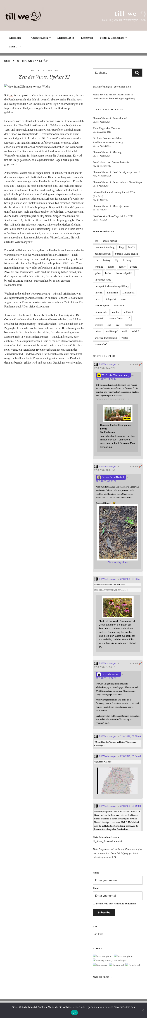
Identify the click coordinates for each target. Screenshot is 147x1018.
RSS (114, 857)
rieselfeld (99, 318)
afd (96, 240)
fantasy (106, 260)
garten (111, 266)
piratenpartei (101, 312)
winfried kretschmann (106, 337)
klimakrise (112, 292)
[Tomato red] (100, 965)
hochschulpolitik (124, 273)
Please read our (116, 903)
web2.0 (135, 331)
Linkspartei (110, 299)
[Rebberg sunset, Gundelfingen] (109, 960)
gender (122, 266)
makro (124, 299)
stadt (118, 325)
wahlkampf (111, 331)
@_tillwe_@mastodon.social (107, 841)
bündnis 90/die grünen (126, 253)
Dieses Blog (15, 38)
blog (121, 247)
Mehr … (13, 46)
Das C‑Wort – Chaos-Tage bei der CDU (113, 216)
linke (97, 299)
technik (128, 325)
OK (74, 1012)
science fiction (116, 318)
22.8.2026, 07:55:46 (130, 736)
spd (109, 325)
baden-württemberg (105, 247)
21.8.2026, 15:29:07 (106, 678)
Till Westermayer (107, 364)
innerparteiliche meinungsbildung (112, 286)
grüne (98, 273)
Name (96, 872)
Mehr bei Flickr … (102, 976)
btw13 (131, 247)
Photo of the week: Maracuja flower (111, 206)
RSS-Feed (98, 934)
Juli (11, 95)
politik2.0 (128, 312)
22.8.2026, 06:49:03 (130, 806)
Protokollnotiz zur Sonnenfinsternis (111, 162)
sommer (99, 325)
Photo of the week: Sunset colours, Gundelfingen (118, 182)
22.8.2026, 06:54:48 (130, 756)
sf (129, 318)
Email (96, 888)
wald (124, 331)
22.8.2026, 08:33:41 (130, 579)
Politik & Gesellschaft (112, 38)
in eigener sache (103, 279)
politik (115, 312)
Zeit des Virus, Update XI (44, 76)
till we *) (130, 13)
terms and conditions (124, 903)
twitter (98, 331)
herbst (108, 273)
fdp (116, 260)
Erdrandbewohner (110, 674)
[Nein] (142, 1010)
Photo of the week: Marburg (107, 152)
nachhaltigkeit (102, 305)
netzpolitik (119, 305)
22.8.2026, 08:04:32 (106, 481)
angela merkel (110, 240)
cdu (96, 260)
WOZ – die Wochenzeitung (115, 375)
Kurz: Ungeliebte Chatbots (106, 128)
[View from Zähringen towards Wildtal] (27, 86)
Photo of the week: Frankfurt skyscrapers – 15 (116, 172)
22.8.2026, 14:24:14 (106, 379)
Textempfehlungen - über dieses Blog (112, 86)
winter (125, 337)
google (133, 266)
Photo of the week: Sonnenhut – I (110, 118)
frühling (99, 266)
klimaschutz (128, 292)
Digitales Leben (65, 38)
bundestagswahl (103, 253)
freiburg (127, 260)
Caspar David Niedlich (112, 477)
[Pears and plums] (102, 956)
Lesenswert (87, 38)
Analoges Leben (39, 38)
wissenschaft (101, 344)
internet (99, 292)
